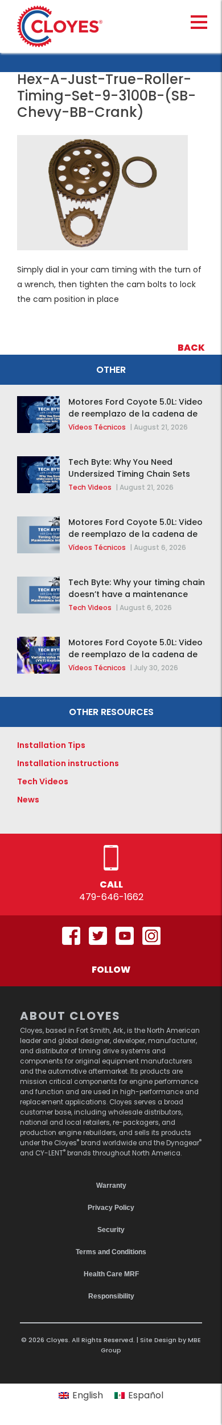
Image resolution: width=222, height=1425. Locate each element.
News (28, 799)
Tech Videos (90, 487)
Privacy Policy (111, 1208)
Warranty (111, 1185)
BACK (191, 347)
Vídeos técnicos (97, 427)
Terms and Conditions (111, 1252)
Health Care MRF (111, 1274)
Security (111, 1230)
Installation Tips (51, 745)
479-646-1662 (111, 896)
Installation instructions (68, 763)
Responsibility (111, 1296)
